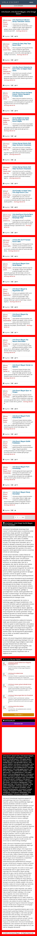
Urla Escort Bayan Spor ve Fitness (21, 391)
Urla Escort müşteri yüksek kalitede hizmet (19, 684)
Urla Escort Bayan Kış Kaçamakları (20, 315)
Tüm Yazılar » (18, 715)
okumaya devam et (21, 31)
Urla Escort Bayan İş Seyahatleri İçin (19, 289)
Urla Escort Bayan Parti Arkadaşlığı (20, 467)
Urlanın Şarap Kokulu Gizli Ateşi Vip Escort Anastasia (21, 144)
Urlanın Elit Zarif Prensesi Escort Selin (21, 240)
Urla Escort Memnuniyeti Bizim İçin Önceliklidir (20, 695)
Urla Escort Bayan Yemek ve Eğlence (22, 366)
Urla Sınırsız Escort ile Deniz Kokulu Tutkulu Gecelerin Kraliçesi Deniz (22, 94)
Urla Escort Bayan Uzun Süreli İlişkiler (20, 264)
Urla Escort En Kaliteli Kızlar (15, 673)
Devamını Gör (18, 723)
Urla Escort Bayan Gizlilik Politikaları (21, 442)
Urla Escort (10, 2)
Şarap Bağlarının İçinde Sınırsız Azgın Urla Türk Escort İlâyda (20, 119)
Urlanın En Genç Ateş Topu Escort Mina (21, 44)
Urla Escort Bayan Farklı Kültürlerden (21, 417)
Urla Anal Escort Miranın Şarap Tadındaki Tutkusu (21, 20)
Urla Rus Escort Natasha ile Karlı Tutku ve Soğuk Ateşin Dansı (22, 68)
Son (23, 517)
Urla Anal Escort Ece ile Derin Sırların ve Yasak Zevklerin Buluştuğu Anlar (22, 216)
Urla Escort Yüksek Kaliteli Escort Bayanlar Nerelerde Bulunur (19, 663)
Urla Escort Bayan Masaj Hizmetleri (21, 493)
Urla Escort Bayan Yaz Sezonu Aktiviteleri (20, 340)
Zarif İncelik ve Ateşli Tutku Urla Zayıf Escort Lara (21, 191)
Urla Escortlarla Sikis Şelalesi (16, 706)
